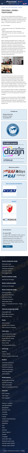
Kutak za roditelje (6, 354)
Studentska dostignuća (7, 367)
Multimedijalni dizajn (7, 273)
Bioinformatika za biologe (8, 380)
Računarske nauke (6, 264)
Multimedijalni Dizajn (7, 301)
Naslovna (3, 7)
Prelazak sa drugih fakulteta (8, 345)
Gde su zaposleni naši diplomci (14, 183)
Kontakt (10, 3)
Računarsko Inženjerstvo (8, 294)
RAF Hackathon (6, 398)
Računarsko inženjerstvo (8, 266)
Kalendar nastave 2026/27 (8, 445)
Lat (18, 3)
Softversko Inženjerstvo (7, 299)
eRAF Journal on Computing (9, 327)
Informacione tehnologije (8, 279)
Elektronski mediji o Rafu (8, 441)
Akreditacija (5, 423)
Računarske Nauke (6, 292)
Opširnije (8, 246)
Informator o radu (6, 409)
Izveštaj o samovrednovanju (8, 418)
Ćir (16, 3)
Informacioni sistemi (7, 270)
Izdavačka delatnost (7, 405)
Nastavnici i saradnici (7, 403)
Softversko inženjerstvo (7, 268)
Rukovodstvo (5, 421)
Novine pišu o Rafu (6, 438)
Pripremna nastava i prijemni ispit (10, 356)
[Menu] (2, 3)
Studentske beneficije (7, 365)
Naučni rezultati (6, 323)
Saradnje (14, 201)
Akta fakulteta (5, 407)
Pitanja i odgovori (6, 432)
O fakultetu (4, 412)
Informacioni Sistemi (7, 297)
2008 (9, 7)
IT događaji (4, 436)
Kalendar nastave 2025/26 (8, 443)
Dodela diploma (6, 373)
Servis (13, 3)
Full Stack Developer (7, 382)
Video (3, 427)
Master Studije (5, 343)
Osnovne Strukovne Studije (8, 336)
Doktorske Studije (6, 340)
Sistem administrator (7, 384)
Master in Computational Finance (10, 387)
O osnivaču (4, 414)
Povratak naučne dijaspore (8, 325)
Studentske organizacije (8, 362)
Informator (4, 430)
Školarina (4, 351)
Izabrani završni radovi (7, 369)
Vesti (7, 7)
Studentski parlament (7, 371)
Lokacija (4, 416)
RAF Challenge (6, 393)
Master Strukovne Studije (8, 338)
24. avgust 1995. (7, 233)
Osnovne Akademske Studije (9, 334)
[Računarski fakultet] (11, 2)
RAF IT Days (5, 395)
